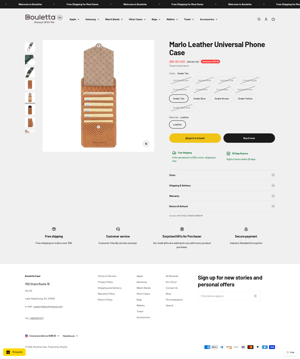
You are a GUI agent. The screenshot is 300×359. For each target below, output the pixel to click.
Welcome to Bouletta (21, 4)
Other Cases (135, 19)
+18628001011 (36, 318)
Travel (187, 19)
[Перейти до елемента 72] (30, 72)
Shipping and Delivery (110, 287)
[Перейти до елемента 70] (30, 47)
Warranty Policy (106, 293)
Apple (73, 19)
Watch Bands (112, 19)
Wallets (171, 19)
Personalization (174, 299)
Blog (168, 293)
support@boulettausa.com (48, 306)
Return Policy (105, 299)
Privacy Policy (105, 281)
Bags (154, 19)
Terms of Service (107, 275)
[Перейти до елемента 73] (30, 85)
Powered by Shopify (57, 347)
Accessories (207, 19)
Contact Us (172, 287)
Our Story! (171, 281)
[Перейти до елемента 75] (30, 110)
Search (169, 305)
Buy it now (249, 138)
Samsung (90, 19)
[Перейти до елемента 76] (30, 122)
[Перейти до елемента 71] (30, 60)
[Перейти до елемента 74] (30, 97)
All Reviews (172, 275)
